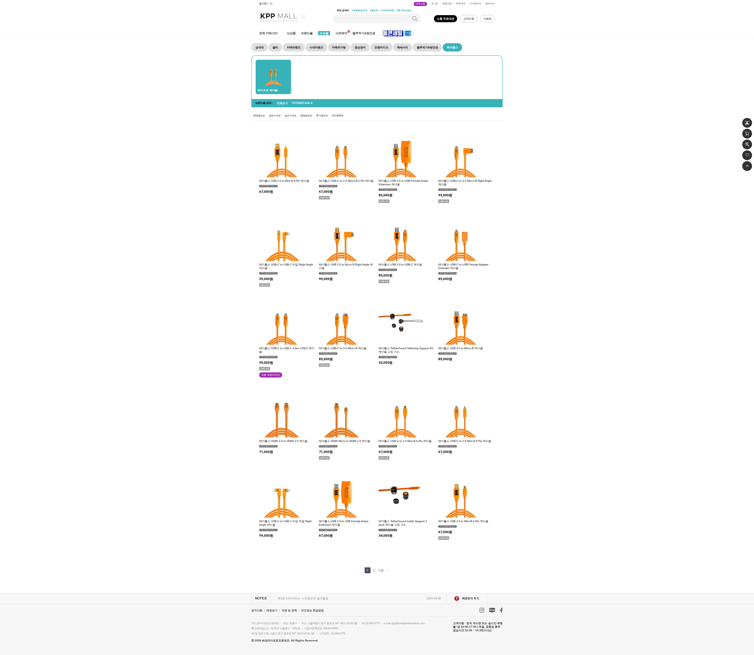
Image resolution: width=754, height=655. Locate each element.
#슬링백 (374, 10)
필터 (275, 47)
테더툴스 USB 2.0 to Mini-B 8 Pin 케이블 (284, 180)
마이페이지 (475, 3)
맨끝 (387, 570)
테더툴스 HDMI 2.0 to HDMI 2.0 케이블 (283, 441)
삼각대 (259, 47)
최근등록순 (338, 115)
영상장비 (360, 47)
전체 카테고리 (268, 33)
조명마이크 (381, 47)
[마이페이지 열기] (747, 123)
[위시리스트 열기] (747, 155)
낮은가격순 (275, 115)
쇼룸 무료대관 (445, 18)
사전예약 (341, 33)
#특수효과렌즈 (404, 10)
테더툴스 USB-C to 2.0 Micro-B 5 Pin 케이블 (346, 180)
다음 (381, 570)
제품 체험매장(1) (270, 374)
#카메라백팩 (387, 10)
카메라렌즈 (294, 47)
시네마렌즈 (316, 47)
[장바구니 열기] (747, 134)
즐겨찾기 (264, 3)
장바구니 (490, 3)
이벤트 (487, 18)
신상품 (291, 33)
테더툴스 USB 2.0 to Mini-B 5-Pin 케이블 (463, 521)
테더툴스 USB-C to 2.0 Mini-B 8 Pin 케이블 (464, 441)
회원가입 (447, 3)
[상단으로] (747, 166)
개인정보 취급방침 (312, 610)
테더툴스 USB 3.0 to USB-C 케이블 (400, 264)
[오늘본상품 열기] (747, 144)
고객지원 (468, 18)
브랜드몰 (307, 33)
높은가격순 (290, 115)
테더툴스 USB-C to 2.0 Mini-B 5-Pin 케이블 (405, 441)
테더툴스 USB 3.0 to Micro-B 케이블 (460, 348)
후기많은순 (322, 115)
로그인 (434, 3)
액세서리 (402, 47)
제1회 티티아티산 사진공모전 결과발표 (303, 598)
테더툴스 (452, 47)
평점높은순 (306, 115)
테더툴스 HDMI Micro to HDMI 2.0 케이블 (344, 441)
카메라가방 (339, 47)
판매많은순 (259, 115)
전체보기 (282, 103)
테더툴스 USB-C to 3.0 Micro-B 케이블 (342, 348)
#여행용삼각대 (359, 10)
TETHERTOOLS (302, 103)
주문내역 (460, 3)
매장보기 (271, 610)
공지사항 (256, 610)
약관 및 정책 (289, 610)
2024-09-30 (433, 598)
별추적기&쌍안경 (363, 33)
